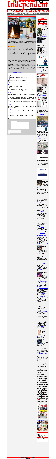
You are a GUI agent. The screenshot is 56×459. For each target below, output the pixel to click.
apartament (45, 281)
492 (43, 27)
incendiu (43, 36)
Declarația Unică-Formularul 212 (44, 211)
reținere (45, 54)
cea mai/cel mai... (10, 14)
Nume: (9, 121)
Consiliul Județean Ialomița (18, 70)
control (44, 166)
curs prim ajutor (46, 254)
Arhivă (39, 13)
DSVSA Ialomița (41, 166)
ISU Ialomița (45, 36)
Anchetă (12, 13)
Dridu (43, 202)
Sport (26, 13)
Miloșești (41, 54)
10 (46, 26)
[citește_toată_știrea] (39, 44)
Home (9, 13)
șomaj (46, 138)
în (42, 368)
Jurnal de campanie (37, 14)
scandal (43, 54)
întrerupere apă (46, 202)
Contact (35, 13)
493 (45, 27)
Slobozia (41, 281)
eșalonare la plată (44, 226)
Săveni (22, 70)
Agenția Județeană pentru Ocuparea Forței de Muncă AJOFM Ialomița (43, 138)
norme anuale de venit (45, 243)
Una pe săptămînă (17, 14)
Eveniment (16, 13)
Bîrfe (21, 14)
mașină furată (44, 346)
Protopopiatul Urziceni (41, 95)
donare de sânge (46, 95)
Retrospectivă (31, 14)
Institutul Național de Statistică (41, 295)
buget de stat (45, 195)
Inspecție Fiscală (44, 319)
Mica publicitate (25, 14)
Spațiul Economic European (43, 263)
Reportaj (23, 13)
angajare (46, 235)
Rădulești (41, 36)
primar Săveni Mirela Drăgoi (27, 70)
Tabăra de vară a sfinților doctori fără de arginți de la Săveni (15, 72)
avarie (46, 353)
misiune (43, 114)
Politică (20, 13)
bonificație (43, 328)
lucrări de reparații (42, 219)
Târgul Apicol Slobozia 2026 (44, 288)
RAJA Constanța (41, 202)
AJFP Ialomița (41, 195)
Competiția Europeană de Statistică (43, 296)
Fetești (43, 303)
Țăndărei (42, 346)
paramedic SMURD (41, 254)
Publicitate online (30, 13)
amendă (46, 166)
